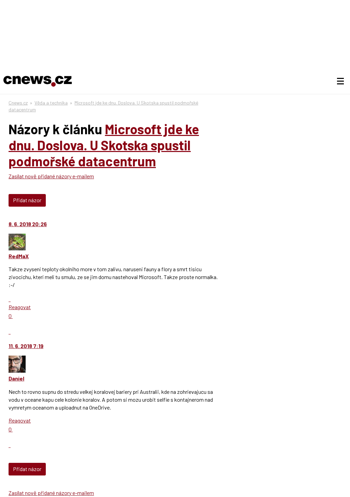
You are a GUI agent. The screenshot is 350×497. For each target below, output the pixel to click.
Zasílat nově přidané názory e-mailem (51, 176)
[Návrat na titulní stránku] (37, 81)
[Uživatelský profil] (17, 248)
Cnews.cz (18, 103)
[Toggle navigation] (340, 81)
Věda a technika (51, 103)
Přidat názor (27, 200)
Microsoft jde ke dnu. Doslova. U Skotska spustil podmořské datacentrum (104, 145)
